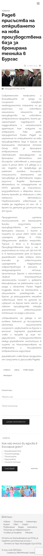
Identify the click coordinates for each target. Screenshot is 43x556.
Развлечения (9, 527)
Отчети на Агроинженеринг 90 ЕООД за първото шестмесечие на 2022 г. (20, 539)
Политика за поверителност (17, 530)
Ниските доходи (11, 454)
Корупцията (10, 459)
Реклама (29, 533)
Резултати (34, 468)
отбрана (6, 370)
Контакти (32, 527)
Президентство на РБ (14, 89)
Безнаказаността (12, 451)
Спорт (25, 524)
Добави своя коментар (15, 422)
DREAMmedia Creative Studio (29, 553)
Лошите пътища (12, 462)
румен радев (28, 370)
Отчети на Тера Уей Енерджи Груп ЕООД (22, 544)
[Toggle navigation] (38, 3)
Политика (18, 522)
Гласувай (9, 469)
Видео (21, 527)
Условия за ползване (13, 533)
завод (16, 370)
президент (7, 375)
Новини (7, 522)
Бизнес (7, 524)
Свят (15, 524)
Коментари (31, 522)
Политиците (10, 456)
